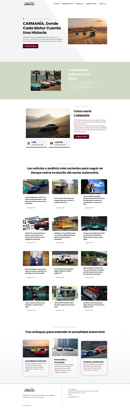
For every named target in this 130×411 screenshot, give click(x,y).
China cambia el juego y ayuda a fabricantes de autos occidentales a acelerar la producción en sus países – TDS (94, 200)
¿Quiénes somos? (91, 4)
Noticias (57, 4)
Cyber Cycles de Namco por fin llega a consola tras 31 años (35, 305)
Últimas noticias (30, 46)
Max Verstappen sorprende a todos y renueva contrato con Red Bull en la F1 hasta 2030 (35, 271)
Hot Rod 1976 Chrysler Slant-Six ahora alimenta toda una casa (64, 305)
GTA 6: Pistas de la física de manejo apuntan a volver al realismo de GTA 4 (64, 200)
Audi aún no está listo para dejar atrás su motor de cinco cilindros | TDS (93, 305)
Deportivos (79, 4)
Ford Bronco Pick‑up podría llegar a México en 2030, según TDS (64, 271)
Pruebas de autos (67, 4)
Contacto (102, 4)
